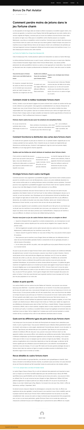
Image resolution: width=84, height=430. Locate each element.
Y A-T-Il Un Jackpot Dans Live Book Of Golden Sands (28, 367)
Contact (72, 2)
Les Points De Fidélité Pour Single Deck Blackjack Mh (28, 53)
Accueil (52, 2)
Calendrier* (65, 2)
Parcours (59, 2)
